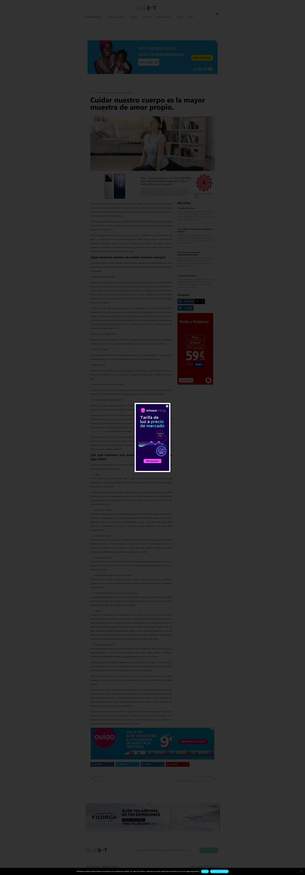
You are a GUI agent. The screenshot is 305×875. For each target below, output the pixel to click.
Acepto (205, 871)
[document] (152, 437)
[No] (301, 871)
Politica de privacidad (219, 871)
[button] (167, 406)
